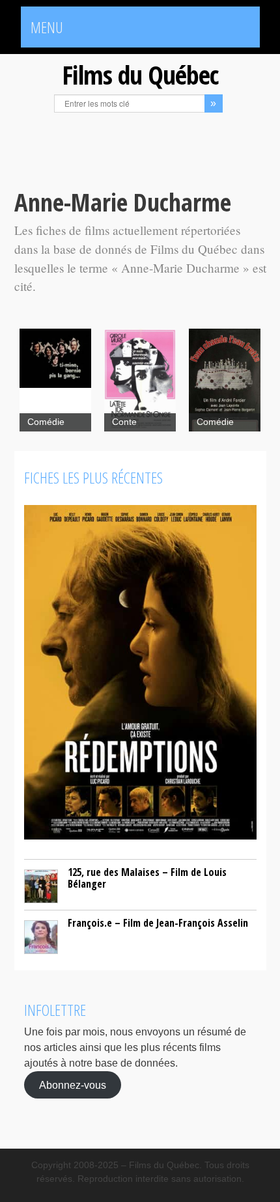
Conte (124, 422)
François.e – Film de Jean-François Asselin (158, 923)
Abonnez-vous (72, 1085)
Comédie (45, 422)
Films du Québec (140, 74)
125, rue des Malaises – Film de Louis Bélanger (147, 878)
